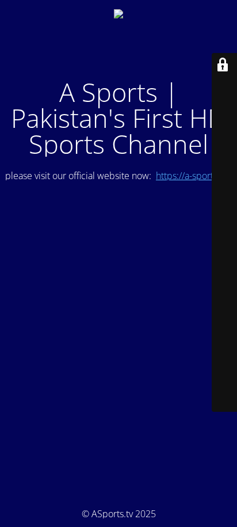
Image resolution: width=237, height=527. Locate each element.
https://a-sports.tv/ (193, 175)
